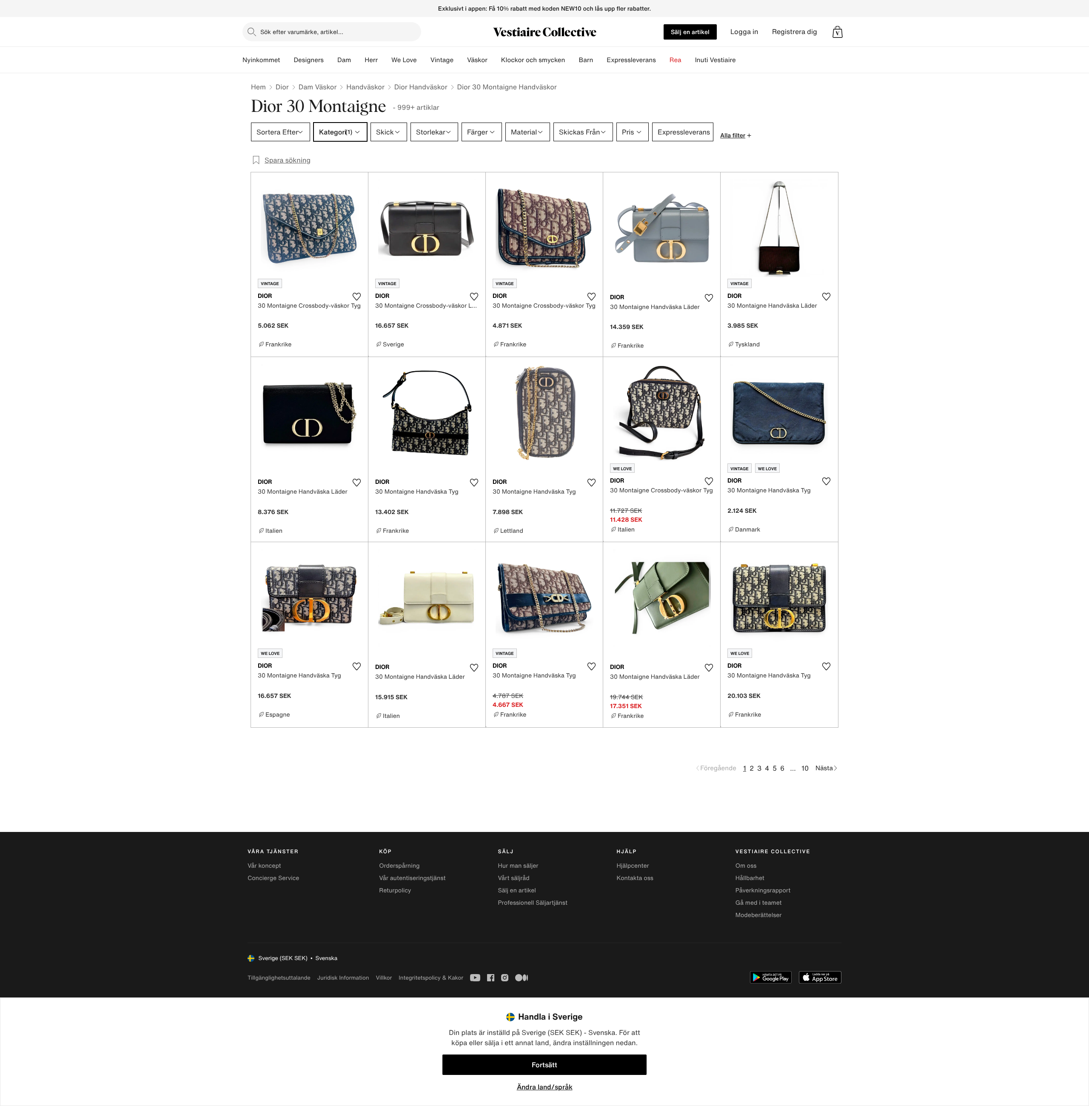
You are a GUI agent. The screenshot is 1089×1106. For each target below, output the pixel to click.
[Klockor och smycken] (571, 60)
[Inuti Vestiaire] (742, 60)
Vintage (441, 60)
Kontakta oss (635, 878)
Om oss (746, 865)
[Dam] (357, 60)
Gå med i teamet (759, 902)
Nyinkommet (261, 60)
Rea (675, 60)
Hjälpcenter (633, 865)
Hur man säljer (518, 865)
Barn (586, 60)
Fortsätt (544, 1065)
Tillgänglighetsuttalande (279, 978)
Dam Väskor (318, 87)
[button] (838, 32)
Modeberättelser (759, 915)
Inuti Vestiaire (715, 60)
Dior (282, 87)
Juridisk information (343, 978)
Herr (371, 60)
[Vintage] (460, 60)
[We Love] (423, 60)
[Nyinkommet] (286, 60)
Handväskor (365, 87)
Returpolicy (395, 890)
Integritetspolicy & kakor (431, 978)
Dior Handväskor (421, 87)
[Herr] (384, 60)
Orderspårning (399, 865)
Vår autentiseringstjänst (412, 878)
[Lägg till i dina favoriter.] (356, 297)
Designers (309, 60)
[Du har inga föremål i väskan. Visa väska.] (838, 32)
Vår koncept (264, 865)
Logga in (744, 31)
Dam (344, 60)
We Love (404, 60)
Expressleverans (631, 60)
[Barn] (599, 60)
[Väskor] (494, 60)
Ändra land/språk (545, 1087)
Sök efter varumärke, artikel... (301, 31)
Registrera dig (794, 31)
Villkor (384, 978)
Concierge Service (273, 878)
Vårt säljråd (513, 878)
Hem (258, 87)
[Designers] (330, 60)
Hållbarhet (750, 878)
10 (805, 768)
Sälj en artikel (690, 31)
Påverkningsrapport (763, 890)
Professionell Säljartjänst (532, 902)
